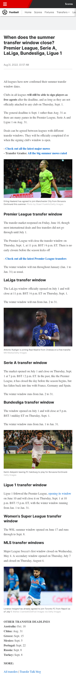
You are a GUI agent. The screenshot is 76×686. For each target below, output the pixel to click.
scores (69, 4)
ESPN (19, 4)
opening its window (59, 493)
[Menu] (5, 4)
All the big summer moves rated (47, 153)
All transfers (11, 671)
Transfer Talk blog (30, 671)
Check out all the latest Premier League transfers (35, 258)
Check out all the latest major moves (27, 148)
